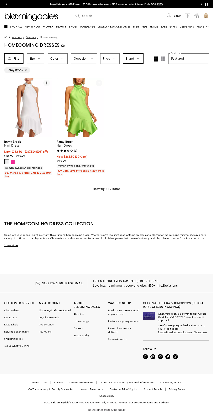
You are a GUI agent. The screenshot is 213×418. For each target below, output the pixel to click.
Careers (78, 328)
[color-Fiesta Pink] (13, 162)
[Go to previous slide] (6, 4)
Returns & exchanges (16, 331)
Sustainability (82, 335)
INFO (160, 4)
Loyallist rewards (49, 317)
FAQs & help (11, 324)
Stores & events (117, 339)
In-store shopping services (124, 321)
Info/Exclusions (167, 285)
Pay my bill (45, 331)
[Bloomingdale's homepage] (6, 37)
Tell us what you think (16, 345)
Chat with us (11, 310)
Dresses (31, 37)
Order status (46, 324)
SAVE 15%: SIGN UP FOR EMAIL (62, 283)
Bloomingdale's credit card (55, 310)
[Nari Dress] (28, 107)
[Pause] (206, 4)
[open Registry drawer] (197, 16)
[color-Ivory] (7, 162)
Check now (200, 332)
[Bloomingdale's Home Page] (31, 17)
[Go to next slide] (201, 4)
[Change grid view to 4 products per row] (156, 59)
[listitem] (106, 4)
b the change (81, 321)
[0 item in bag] (206, 16)
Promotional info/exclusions (175, 332)
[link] (28, 158)
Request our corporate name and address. (144, 402)
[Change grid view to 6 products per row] (163, 58)
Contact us (10, 317)
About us (79, 314)
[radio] (7, 161)
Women (17, 37)
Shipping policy (13, 338)
